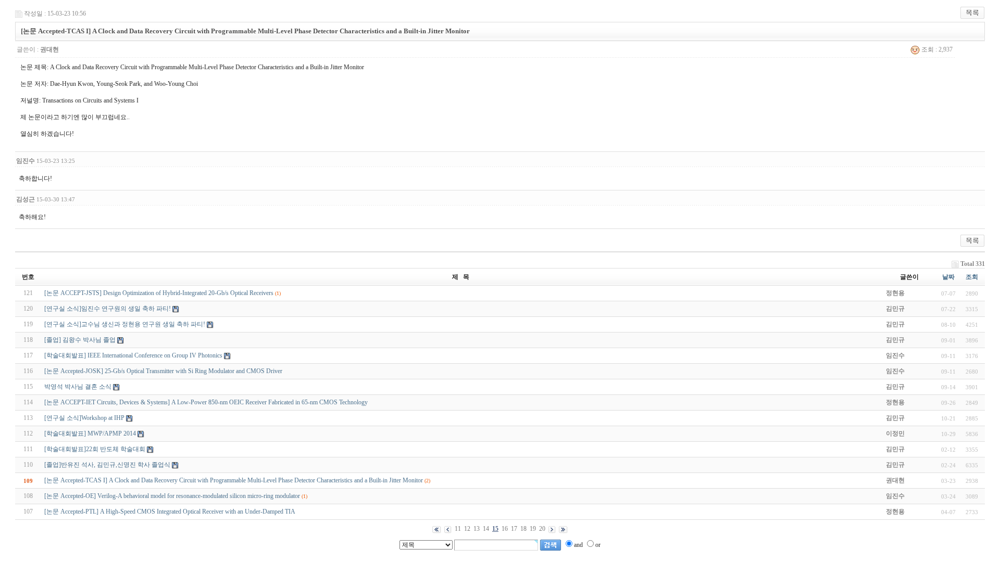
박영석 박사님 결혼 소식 (77, 386)
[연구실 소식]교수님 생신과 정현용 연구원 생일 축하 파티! (124, 324)
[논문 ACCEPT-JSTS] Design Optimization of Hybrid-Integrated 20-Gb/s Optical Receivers (158, 293)
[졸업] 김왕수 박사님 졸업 (80, 339)
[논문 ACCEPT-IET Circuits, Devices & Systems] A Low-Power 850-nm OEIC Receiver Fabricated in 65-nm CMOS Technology (206, 402)
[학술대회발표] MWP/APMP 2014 (90, 433)
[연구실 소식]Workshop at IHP (84, 418)
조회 (972, 276)
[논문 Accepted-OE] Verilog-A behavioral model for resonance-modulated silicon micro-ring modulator (172, 496)
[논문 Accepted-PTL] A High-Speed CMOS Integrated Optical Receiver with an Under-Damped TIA (169, 511)
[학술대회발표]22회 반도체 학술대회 (94, 449)
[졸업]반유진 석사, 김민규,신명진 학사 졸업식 (107, 464)
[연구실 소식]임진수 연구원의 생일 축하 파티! (107, 308)
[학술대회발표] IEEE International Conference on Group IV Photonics (133, 355)
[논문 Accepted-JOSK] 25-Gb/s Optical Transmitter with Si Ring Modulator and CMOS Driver (163, 371)
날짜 (948, 276)
